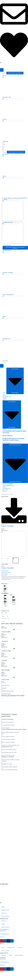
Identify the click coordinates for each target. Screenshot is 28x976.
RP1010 (2, 634)
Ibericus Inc (7, 971)
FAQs (4, 316)
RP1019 (2, 653)
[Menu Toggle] (2, 70)
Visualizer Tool (6, 338)
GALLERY (5, 154)
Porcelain (6, 494)
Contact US (2, 936)
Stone (4, 75)
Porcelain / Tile (7, 97)
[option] (5, 586)
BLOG (4, 176)
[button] (2, 528)
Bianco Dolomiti (6, 670)
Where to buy (4, 913)
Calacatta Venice (6, 631)
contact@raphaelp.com (4, 933)
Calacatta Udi (5, 679)
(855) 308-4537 (3, 930)
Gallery (4, 429)
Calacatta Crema (6, 651)
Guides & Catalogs (8, 272)
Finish (11, 594)
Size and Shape (4, 593)
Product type (4, 583)
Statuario (4, 660)
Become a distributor (5, 916)
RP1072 (2, 681)
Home (2, 494)
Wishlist (2, 906)
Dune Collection (8, 222)
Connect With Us (4, 929)
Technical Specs (7, 250)
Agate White (5, 641)
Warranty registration (5, 927)
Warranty (3, 924)
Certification (3, 920)
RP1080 (2, 643)
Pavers (4, 119)
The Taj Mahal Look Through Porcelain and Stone (15, 198)
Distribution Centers (5, 910)
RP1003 (2, 662)
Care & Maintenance (8, 294)
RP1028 (2, 672)
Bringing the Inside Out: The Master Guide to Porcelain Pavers (13, 439)
